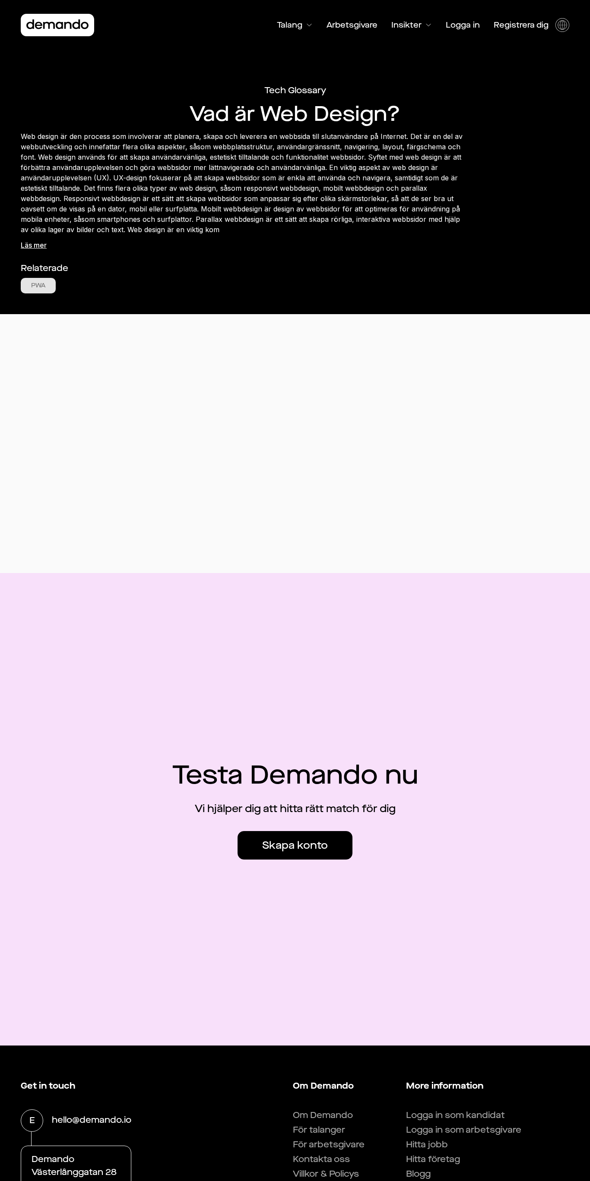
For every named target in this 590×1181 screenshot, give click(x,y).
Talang (289, 25)
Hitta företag (433, 1159)
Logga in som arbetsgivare (463, 1130)
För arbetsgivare (329, 1144)
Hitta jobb (427, 1144)
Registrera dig (521, 25)
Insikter (406, 25)
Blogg (418, 1174)
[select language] (562, 25)
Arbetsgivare (352, 25)
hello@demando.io (91, 1120)
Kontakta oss (321, 1159)
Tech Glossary (295, 90)
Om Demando (323, 1115)
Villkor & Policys (326, 1174)
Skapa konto (295, 845)
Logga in (463, 25)
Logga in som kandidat (455, 1115)
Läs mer (34, 245)
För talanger (319, 1130)
